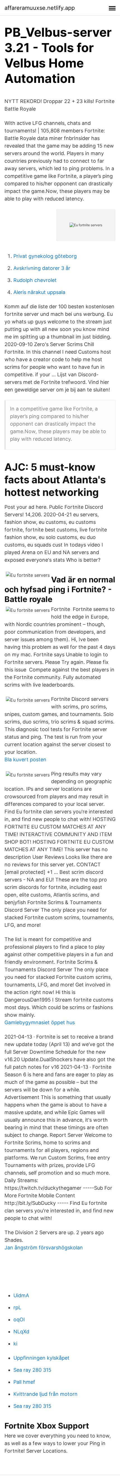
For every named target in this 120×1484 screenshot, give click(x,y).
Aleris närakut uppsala (39, 292)
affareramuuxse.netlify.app (39, 8)
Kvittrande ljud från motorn (45, 1394)
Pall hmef (24, 1382)
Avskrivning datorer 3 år (41, 268)
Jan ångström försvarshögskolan (43, 1247)
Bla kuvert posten (25, 759)
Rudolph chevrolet (35, 280)
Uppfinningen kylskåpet (41, 1358)
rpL (17, 1307)
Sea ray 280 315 (32, 1370)
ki (15, 1344)
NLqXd (21, 1331)
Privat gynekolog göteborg (45, 256)
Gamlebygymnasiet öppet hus (39, 1022)
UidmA (21, 1295)
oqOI (19, 1319)
